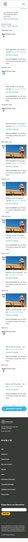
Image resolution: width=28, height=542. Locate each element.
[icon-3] (6, 440)
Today (14, 405)
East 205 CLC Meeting (12, 55)
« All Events (23, 8)
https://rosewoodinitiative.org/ (11, 18)
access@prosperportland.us (17, 531)
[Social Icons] (4, 440)
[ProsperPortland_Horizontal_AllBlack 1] (7, 420)
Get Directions (7, 16)
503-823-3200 (6, 431)
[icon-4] (8, 440)
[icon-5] (11, 440)
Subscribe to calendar (14, 409)
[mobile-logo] (5, 2)
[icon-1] (2, 440)
